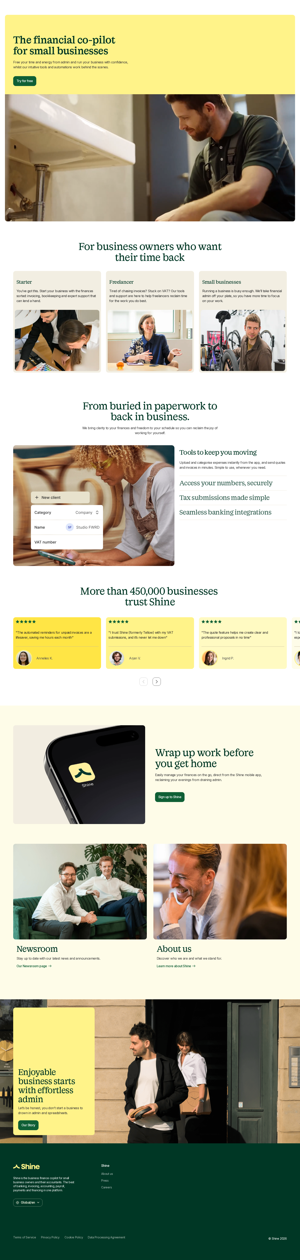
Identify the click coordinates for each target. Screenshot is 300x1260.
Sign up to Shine (169, 797)
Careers (106, 1187)
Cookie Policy (74, 1237)
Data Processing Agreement (106, 1237)
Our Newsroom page (31, 966)
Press (105, 1180)
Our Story (28, 1125)
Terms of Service (24, 1237)
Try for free (24, 81)
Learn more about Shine (174, 966)
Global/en (28, 1202)
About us (107, 1173)
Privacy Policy (50, 1237)
